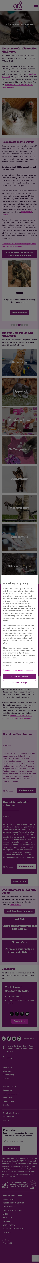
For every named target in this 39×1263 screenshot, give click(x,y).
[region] (19, 631)
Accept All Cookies (19, 676)
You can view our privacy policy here (18, 670)
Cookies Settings (19, 683)
